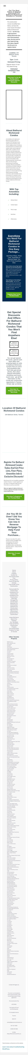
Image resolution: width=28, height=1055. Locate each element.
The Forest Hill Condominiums (13, 749)
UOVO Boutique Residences (12, 907)
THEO (8, 870)
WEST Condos (9, 842)
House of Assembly (11, 662)
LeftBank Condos (10, 824)
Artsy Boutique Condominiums (13, 671)
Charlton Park (9, 812)
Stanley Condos (10, 742)
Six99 (8, 948)
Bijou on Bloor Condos (11, 852)
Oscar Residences (10, 658)
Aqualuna (9, 683)
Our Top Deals (14, 622)
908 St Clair (9, 940)
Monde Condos (10, 750)
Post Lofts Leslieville (11, 806)
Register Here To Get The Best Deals (14, 294)
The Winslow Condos (11, 689)
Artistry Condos (10, 781)
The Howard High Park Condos (13, 908)
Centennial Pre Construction (14, 613)
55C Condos (9, 798)
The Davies (9, 650)
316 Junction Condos (11, 966)
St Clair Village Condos (11, 776)
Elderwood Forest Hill (11, 823)
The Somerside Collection (12, 886)
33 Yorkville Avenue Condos (12, 755)
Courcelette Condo (10, 965)
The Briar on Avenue (11, 784)
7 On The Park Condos (11, 843)
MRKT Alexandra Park (11, 643)
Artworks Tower (10, 760)
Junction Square (10, 942)
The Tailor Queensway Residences (13, 860)
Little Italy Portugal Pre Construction (14, 600)
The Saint (9, 666)
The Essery (9, 923)
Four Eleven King (10, 735)
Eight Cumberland (10, 935)
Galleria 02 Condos (10, 727)
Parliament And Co (10, 933)
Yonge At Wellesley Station (12, 961)
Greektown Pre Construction (14, 593)
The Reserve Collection (11, 817)
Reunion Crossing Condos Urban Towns (13, 757)
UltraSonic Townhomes (11, 877)
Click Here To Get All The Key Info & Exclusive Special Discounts (14, 80)
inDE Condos (9, 828)
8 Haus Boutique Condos (12, 729)
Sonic (8, 845)
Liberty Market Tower (11, 649)
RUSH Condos (9, 962)
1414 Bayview (9, 861)
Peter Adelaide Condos (11, 816)
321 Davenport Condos (11, 826)
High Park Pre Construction (14, 610)
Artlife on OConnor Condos (12, 753)
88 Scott (8, 657)
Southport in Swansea (11, 661)
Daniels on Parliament (11, 969)
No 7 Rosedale (10, 724)
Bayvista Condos (10, 714)
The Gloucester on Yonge (12, 874)
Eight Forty (9, 856)
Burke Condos (9, 894)
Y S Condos (9, 922)
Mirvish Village (10, 929)
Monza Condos (10, 678)
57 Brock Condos (10, 687)
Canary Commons (10, 694)
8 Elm (8, 970)
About (14, 572)
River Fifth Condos (10, 780)
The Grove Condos (10, 713)
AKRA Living (9, 971)
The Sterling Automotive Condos (13, 898)
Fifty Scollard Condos (11, 879)
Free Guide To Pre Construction (14, 585)
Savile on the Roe (10, 693)
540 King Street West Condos (12, 688)
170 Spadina (9, 696)
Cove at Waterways (10, 876)
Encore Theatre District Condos (13, 825)
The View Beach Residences (12, 732)
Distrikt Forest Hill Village (12, 764)
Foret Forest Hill (10, 958)
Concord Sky (9, 927)
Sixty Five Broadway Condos (12, 869)
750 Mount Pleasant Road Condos (13, 855)
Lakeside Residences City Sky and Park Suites (13, 723)
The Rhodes (9, 811)
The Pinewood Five (11, 890)
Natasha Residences (11, 882)
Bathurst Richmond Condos (12, 704)
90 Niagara (9, 771)
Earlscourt (9, 949)
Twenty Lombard (10, 815)
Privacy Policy (14, 580)
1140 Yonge (9, 964)
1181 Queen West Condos (12, 728)
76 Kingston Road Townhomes (13, 832)
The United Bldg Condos (11, 767)
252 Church (9, 939)
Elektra (8, 955)
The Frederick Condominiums (12, 917)
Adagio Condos (10, 770)
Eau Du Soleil (9, 684)
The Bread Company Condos (12, 804)
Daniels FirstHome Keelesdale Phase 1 (13, 673)
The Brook (9, 934)
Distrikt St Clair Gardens (11, 916)
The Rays (9, 718)
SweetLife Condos (10, 785)
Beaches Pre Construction (14, 604)
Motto (8, 967)
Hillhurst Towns (10, 746)
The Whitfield (9, 726)
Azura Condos (9, 833)
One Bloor (9, 731)
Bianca (8, 685)
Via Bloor (8, 835)
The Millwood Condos (11, 847)
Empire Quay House (11, 738)
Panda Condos (10, 773)
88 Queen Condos (10, 736)
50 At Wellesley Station (11, 918)
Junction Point (10, 775)
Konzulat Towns (10, 891)
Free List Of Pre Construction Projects (14, 625)
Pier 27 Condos (10, 788)
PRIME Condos (10, 641)
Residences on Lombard (11, 665)
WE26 (8, 854)
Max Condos (9, 777)
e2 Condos (9, 772)
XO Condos (9, 716)
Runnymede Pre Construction (14, 589)
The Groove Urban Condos (12, 943)
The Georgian (9, 945)
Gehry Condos (9, 795)
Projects (14, 573)
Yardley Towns (10, 896)
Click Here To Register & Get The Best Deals (14, 390)
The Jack (8, 920)
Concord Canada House (11, 865)
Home (14, 570)
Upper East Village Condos (12, 803)
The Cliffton (9, 973)
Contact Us (14, 575)
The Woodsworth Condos (12, 885)
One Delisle (9, 846)
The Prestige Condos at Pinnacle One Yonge (13, 838)
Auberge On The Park (11, 680)
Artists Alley (9, 691)
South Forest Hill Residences (12, 953)
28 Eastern (9, 905)
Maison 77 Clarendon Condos (12, 763)
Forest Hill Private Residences (13, 648)
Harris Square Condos (11, 766)
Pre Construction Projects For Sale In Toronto (14, 630)
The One (8, 652)
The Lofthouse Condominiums (13, 799)
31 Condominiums (10, 903)
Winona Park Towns (11, 892)
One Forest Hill (10, 841)
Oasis (8, 702)
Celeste (8, 944)
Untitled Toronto (10, 654)
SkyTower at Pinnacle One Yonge (13, 790)
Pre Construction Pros (14, 577)
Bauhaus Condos (10, 881)
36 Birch (8, 663)
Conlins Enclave (10, 904)
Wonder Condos (10, 745)
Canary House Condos (11, 710)
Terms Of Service (14, 581)
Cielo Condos (9, 675)
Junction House (10, 706)
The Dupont (9, 644)
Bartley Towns (9, 834)
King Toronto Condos (11, 859)
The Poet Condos (10, 873)
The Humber (9, 921)
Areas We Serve (14, 617)
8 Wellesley (9, 930)
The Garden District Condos (12, 899)
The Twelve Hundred (11, 820)
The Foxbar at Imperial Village (13, 733)
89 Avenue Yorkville (11, 669)
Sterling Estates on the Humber (13, 762)
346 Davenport (10, 719)
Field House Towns (10, 667)
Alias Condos (9, 670)
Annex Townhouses (11, 889)
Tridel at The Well (10, 679)
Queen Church (10, 692)
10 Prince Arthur (10, 653)
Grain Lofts (9, 960)
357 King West (10, 720)
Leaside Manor (10, 751)
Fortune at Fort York (11, 709)
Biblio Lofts (9, 819)
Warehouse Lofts (10, 887)
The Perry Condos (10, 768)
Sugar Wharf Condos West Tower (13, 864)
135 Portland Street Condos (12, 705)
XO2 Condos (9, 936)
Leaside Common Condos (12, 913)
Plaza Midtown (10, 863)
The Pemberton (10, 909)
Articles (14, 583)
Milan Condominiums (11, 711)
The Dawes (9, 947)
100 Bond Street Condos (12, 797)
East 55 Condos (10, 901)
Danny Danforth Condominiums (13, 700)
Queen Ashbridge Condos (12, 851)
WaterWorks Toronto (11, 779)
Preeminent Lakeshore (11, 895)
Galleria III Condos (10, 698)
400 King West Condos (11, 715)
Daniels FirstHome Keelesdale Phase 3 (13, 952)
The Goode (9, 911)
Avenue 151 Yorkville (11, 810)
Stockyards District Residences (13, 878)
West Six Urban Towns (11, 707)
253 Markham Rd (10, 697)
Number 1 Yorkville (10, 914)
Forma (8, 956)
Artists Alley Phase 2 (11, 900)
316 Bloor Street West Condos (13, 748)
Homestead (9, 821)
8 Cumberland (9, 759)
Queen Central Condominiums (13, 867)
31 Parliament (9, 925)
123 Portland (9, 647)
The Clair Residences (11, 883)
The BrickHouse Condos (11, 701)
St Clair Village (9, 850)
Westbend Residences (11, 974)
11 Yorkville (9, 794)
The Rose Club (10, 786)
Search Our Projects (14, 619)
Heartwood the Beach (11, 807)
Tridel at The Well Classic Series (13, 682)
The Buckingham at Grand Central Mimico (13, 801)
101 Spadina (9, 808)
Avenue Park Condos (11, 829)
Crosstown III (9, 848)
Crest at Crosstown (10, 872)
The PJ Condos (10, 839)
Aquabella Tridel (10, 931)
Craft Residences (10, 957)
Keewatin (9, 645)
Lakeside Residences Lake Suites (13, 741)
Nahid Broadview (10, 754)
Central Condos (10, 737)
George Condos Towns (11, 789)
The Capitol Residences (11, 676)
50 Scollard (9, 926)
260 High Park (9, 782)
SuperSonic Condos (11, 814)
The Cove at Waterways (11, 938)
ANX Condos (9, 868)
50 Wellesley (9, 912)
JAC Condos (9, 793)
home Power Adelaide (11, 857)
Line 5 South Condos (11, 792)
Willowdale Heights (10, 744)
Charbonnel (9, 740)
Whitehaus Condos (10, 656)
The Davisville (9, 660)
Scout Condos (9, 830)
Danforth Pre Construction (14, 607)
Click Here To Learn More (14, 553)
